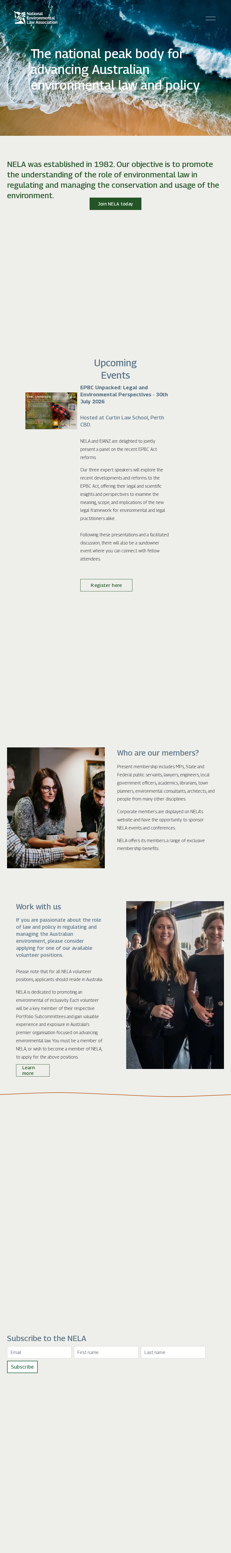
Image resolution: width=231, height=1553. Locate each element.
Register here (106, 585)
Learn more (28, 1070)
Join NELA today (115, 204)
